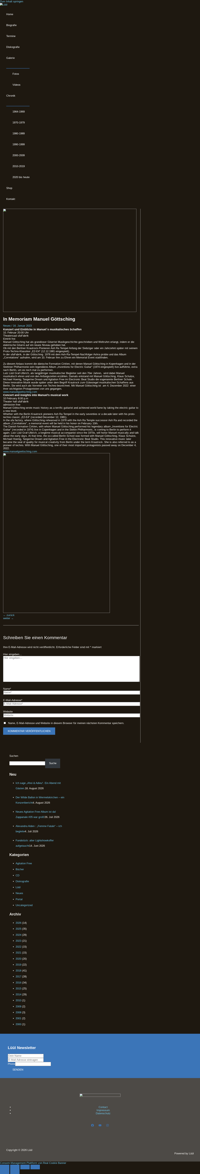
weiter (8, 618)
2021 (18, 952)
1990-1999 (18, 144)
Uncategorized (24, 905)
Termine (10, 36)
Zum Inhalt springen (11, 1)
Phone (11, 1063)
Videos (16, 84)
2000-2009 (18, 155)
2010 (18, 1000)
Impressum (103, 1110)
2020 (18, 958)
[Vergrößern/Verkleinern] (4, 1167)
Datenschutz (103, 1113)
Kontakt (10, 199)
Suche (52, 763)
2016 (18, 982)
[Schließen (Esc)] (35, 1167)
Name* (7, 688)
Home (9, 14)
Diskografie (13, 47)
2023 (18, 940)
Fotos (15, 73)
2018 (18, 970)
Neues (7, 325)
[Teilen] (25, 1167)
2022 (18, 946)
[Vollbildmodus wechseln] (15, 1167)
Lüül (18, 887)
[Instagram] (107, 1125)
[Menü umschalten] (18, 66)
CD (17, 875)
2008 (18, 1012)
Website (8, 711)
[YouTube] (100, 1125)
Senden (17, 1069)
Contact (103, 1107)
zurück (9, 615)
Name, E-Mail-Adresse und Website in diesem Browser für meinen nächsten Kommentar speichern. (66, 723)
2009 (18, 1006)
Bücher (20, 869)
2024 (18, 934)
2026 (18, 922)
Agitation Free (24, 863)
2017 (18, 976)
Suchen (13, 755)
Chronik (10, 95)
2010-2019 (18, 166)
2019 (18, 964)
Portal (19, 899)
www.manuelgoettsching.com (20, 391)
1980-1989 (18, 133)
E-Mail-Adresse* (12, 700)
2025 (18, 928)
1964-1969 (18, 111)
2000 (18, 1024)
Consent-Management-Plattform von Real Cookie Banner (33, 1163)
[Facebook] (92, 1125)
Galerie (10, 57)
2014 (18, 994)
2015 (18, 988)
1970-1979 (18, 122)
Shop (9, 188)
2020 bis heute (21, 177)
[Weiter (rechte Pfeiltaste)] (15, 1171)
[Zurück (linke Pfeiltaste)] (4, 1171)
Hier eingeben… (12, 654)
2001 (18, 1018)
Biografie (11, 25)
